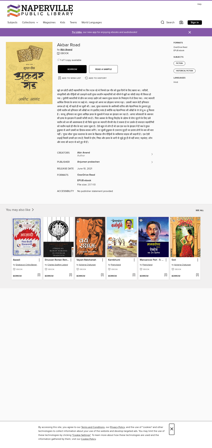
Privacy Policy (117, 427)
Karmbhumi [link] (114, 260)
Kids (62, 22)
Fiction (179, 63)
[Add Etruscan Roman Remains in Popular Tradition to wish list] (70, 275)
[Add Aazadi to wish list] (39, 275)
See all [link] (200, 210)
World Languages (91, 22)
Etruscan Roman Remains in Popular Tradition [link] (57, 260)
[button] (167, 23)
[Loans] (181, 23)
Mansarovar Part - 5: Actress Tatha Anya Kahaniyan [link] (152, 260)
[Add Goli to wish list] (197, 275)
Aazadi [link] (16, 260)
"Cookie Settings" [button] (81, 435)
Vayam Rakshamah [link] (86, 260)
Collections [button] (29, 22)
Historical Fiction (184, 71)
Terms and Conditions (93, 427)
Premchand (116, 265)
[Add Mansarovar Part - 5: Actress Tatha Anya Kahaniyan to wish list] (166, 275)
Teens (73, 22)
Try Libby (77, 32)
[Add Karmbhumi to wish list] (134, 275)
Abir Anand (66, 49)
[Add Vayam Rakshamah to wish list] (102, 275)
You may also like (18, 210)
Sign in (195, 22)
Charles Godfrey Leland (57, 265)
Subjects (12, 22)
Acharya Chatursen (87, 265)
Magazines (49, 22)
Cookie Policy (88, 439)
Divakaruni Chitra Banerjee (27, 265)
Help (199, 4)
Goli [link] (174, 260)
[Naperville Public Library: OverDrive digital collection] (40, 10)
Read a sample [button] (103, 69)
